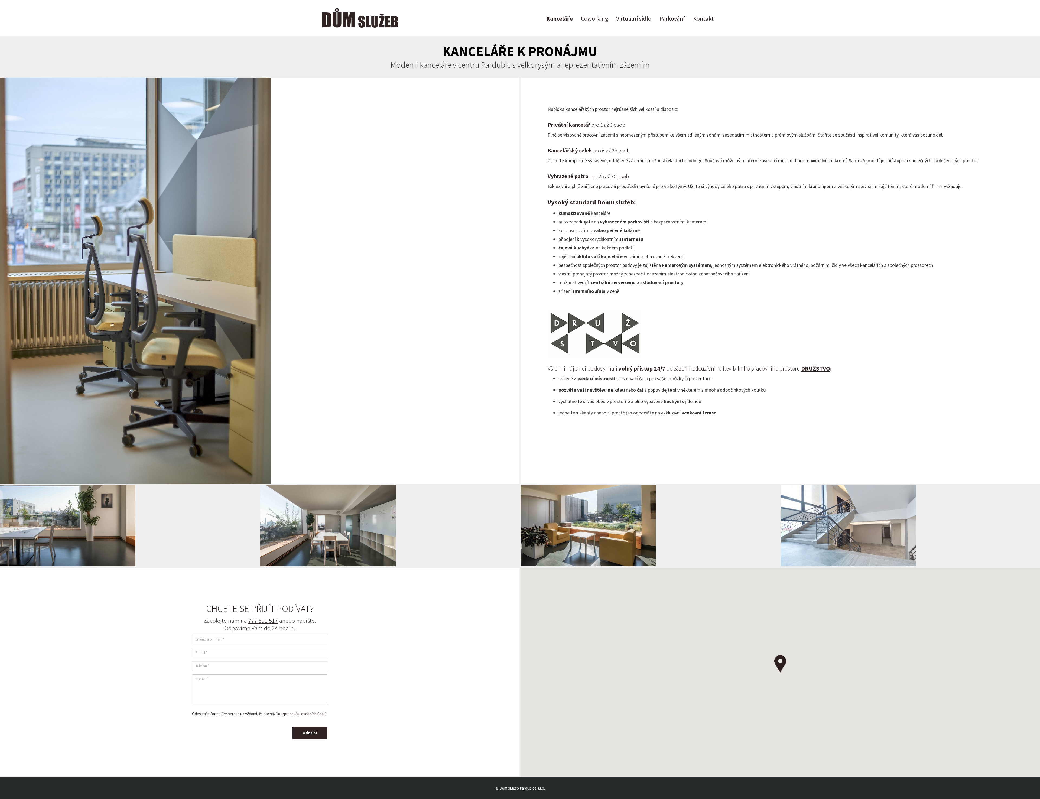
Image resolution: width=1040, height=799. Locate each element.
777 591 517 (263, 620)
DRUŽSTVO (815, 368)
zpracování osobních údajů (304, 713)
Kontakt (703, 18)
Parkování (672, 18)
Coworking (594, 18)
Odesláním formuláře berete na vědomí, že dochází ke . (259, 713)
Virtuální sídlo (633, 18)
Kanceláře (559, 18)
